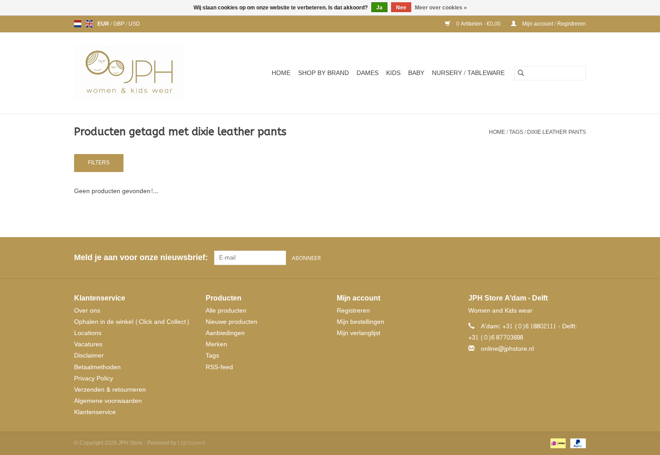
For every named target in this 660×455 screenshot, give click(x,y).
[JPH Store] (140, 73)
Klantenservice (95, 412)
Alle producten (226, 310)
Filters (99, 163)
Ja (379, 7)
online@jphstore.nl (507, 348)
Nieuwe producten (231, 321)
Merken (216, 344)
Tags (516, 132)
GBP (119, 24)
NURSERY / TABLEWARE (468, 73)
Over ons (87, 310)
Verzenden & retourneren (110, 389)
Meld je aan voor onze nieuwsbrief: (140, 257)
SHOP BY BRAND (323, 73)
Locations (87, 333)
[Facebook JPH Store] (546, 258)
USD (134, 24)
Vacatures (88, 344)
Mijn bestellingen (360, 321)
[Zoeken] (521, 73)
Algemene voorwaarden (108, 400)
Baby (416, 73)
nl (77, 23)
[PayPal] (576, 445)
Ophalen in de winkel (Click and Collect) (131, 321)
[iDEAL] (557, 445)
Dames (367, 73)
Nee (401, 7)
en (89, 23)
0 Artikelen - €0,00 (478, 24)
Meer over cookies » (441, 7)
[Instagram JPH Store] (579, 258)
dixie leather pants (556, 132)
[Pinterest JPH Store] (562, 258)
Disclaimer (89, 355)
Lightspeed (191, 443)
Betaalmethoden (97, 367)
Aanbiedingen (225, 333)
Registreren (353, 310)
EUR (103, 24)
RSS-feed (219, 367)
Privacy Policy (93, 378)
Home (281, 73)
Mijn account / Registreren (553, 24)
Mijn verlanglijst (358, 333)
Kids (393, 73)
